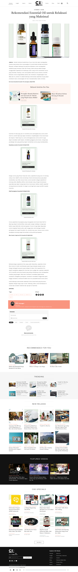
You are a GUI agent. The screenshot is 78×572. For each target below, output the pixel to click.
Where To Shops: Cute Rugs (37, 366)
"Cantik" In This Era (63, 382)
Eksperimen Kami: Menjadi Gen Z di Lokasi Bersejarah (46, 509)
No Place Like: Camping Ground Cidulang (41, 393)
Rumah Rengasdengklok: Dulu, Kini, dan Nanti (16, 530)
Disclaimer (58, 564)
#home (17, 294)
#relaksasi (21, 294)
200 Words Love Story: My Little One (30, 530)
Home (42, 9)
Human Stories (47, 424)
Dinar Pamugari (19, 303)
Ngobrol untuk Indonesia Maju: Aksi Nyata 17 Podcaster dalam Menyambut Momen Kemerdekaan (46, 533)
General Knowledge (17, 446)
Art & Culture (62, 424)
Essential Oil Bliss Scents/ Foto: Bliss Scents (29, 261)
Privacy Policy (59, 562)
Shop (53, 3)
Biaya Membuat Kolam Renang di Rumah (59, 95)
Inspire (23, 3)
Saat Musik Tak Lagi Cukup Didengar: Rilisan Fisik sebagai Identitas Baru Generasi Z (62, 428)
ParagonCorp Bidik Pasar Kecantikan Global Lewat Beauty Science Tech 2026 (42, 384)
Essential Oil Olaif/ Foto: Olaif (29, 217)
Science (29, 424)
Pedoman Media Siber (61, 560)
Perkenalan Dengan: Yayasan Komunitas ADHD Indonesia (14, 509)
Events (47, 3)
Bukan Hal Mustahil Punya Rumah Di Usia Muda (16, 367)
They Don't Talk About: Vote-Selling (61, 508)
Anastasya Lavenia (22, 567)
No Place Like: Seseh (55, 366)
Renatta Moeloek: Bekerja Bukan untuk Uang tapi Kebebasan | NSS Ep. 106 (37, 479)
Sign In (59, 3)
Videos (30, 3)
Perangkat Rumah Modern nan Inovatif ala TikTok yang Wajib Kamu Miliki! (29, 95)
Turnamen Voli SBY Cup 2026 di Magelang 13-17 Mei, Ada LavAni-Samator (22, 384)
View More (39, 542)
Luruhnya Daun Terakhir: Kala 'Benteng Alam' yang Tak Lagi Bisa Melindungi (63, 394)
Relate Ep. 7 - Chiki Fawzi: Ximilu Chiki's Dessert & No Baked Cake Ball (59, 478)
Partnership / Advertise (61, 555)
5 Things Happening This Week (30, 508)
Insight (17, 3)
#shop (11, 297)
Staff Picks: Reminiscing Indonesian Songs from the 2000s (62, 531)
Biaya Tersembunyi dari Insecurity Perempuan (30, 448)
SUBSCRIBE (27, 557)
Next (69, 470)
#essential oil (28, 294)
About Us (58, 553)
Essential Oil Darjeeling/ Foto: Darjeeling (28, 171)
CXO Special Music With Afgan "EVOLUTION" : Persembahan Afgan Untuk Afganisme (18, 479)
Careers (58, 557)
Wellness (15, 424)
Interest (10, 3)
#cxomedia (11, 294)
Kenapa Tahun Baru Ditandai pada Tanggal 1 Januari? (22, 393)
